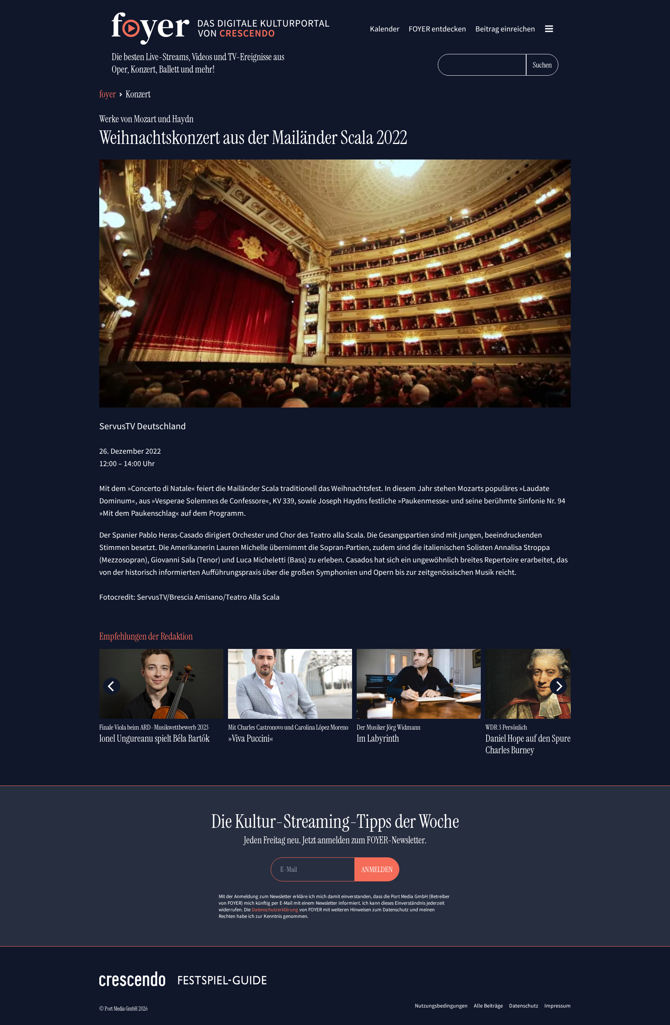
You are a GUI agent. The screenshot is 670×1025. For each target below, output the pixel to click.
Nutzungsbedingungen (441, 1005)
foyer (107, 94)
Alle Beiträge (488, 1005)
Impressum (557, 1005)
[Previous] (111, 686)
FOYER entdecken (437, 28)
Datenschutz (523, 1005)
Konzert (138, 94)
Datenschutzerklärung (275, 909)
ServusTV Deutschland (142, 426)
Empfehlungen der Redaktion (146, 636)
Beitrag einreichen (505, 28)
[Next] (558, 686)
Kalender (384, 28)
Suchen (542, 65)
